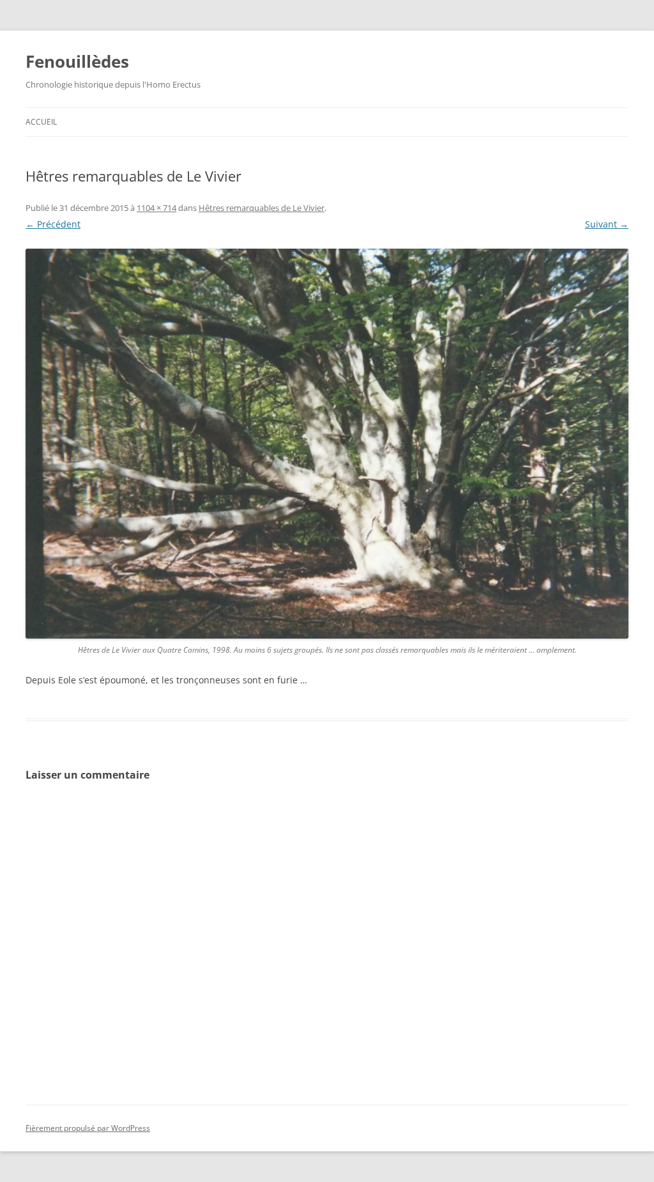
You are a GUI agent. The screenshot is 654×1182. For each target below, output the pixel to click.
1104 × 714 (156, 208)
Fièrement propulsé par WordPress (88, 1128)
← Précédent (53, 224)
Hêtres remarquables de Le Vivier (261, 208)
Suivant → (606, 224)
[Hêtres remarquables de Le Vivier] (327, 444)
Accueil (41, 121)
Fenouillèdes (77, 61)
